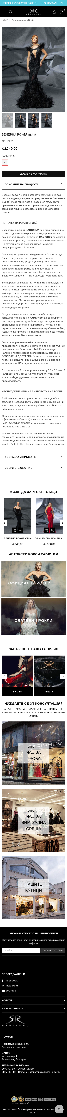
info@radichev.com (17, 423)
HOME (5, 20)
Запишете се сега (53, 950)
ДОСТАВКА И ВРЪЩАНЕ (20, 457)
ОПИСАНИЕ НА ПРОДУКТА (22, 184)
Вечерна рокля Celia (18, 538)
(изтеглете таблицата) (17, 419)
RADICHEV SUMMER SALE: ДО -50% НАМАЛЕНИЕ (33, 3)
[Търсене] (11, 11)
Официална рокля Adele (49, 538)
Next (62, 69)
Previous (4, 69)
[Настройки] (54, 11)
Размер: (8, 156)
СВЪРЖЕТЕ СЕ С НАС (18, 468)
